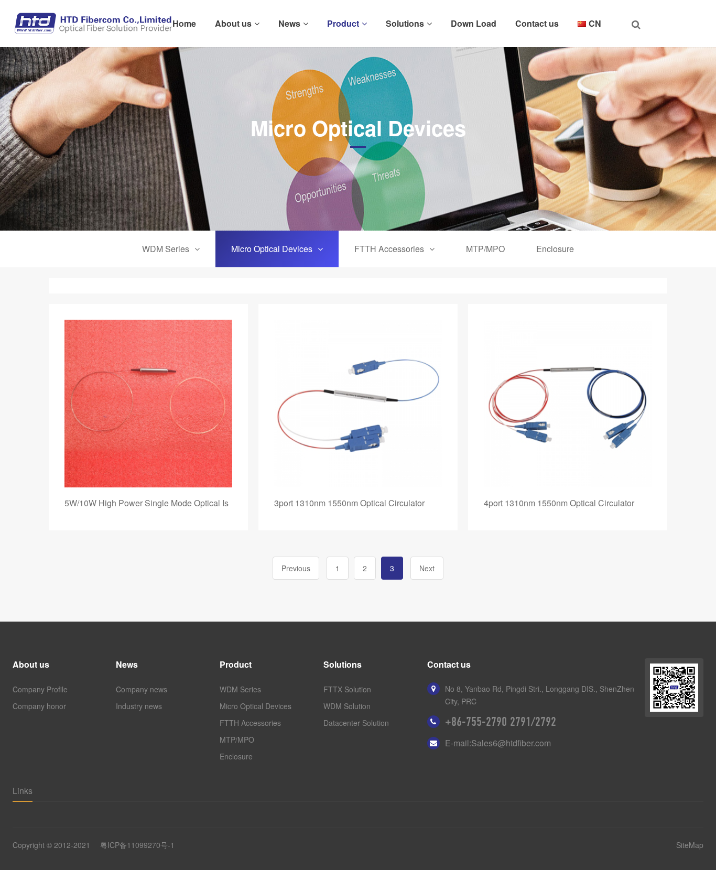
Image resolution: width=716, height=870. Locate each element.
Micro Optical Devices (271, 249)
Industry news (139, 706)
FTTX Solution (347, 689)
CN (595, 23)
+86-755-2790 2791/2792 (500, 721)
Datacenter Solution (356, 722)
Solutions (405, 23)
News (289, 23)
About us (233, 23)
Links (22, 791)
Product (343, 23)
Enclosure (555, 249)
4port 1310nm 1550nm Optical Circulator (559, 503)
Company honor (39, 706)
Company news (141, 689)
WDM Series (165, 249)
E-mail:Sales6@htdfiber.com (498, 743)
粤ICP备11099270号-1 (137, 845)
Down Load (473, 23)
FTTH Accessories (389, 249)
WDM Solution (347, 706)
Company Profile (40, 689)
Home (184, 23)
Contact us (537, 23)
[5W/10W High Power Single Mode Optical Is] (148, 403)
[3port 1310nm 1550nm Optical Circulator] (358, 403)
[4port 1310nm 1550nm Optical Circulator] (568, 403)
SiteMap (689, 845)
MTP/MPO (485, 249)
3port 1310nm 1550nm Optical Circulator (349, 503)
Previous (295, 568)
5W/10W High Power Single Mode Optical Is (146, 503)
